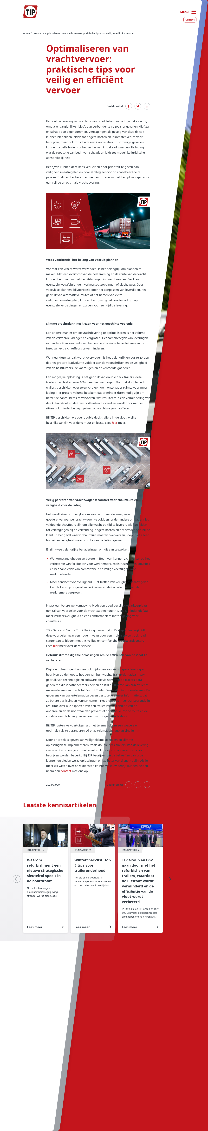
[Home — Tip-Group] (30, 11)
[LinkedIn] (147, 106)
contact (66, 771)
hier (114, 423)
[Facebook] (128, 106)
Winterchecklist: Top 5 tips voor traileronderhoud (93, 878)
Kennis (37, 33)
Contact (190, 19)
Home (26, 33)
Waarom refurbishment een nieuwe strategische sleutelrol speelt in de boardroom (45, 878)
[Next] (169, 879)
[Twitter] (138, 106)
